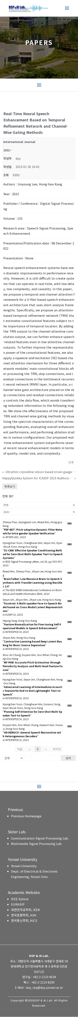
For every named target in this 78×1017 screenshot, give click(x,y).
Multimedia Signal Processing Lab (36, 843)
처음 (19, 749)
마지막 (57, 749)
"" (32, 531)
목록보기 (9, 486)
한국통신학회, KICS (24, 920)
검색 (68, 758)
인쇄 (70, 462)
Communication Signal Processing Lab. (40, 838)
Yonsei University (24, 866)
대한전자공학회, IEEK (25, 909)
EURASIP (18, 904)
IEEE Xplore (19, 899)
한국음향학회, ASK (23, 915)
